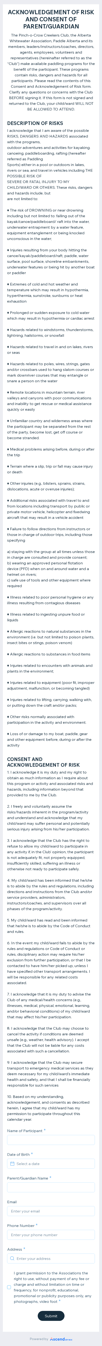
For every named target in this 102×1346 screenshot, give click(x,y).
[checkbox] (9, 1287)
